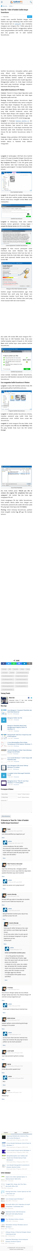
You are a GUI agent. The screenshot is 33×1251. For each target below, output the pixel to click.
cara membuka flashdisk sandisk (8, 676)
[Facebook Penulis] (28, 697)
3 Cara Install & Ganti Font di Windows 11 (19, 1150)
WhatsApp (13, 663)
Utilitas (29, 16)
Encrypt (4, 669)
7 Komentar (16, 738)
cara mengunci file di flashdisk (22, 683)
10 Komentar (16, 713)
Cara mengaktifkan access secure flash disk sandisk (22, 686)
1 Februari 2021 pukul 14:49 (14, 865)
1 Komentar (16, 731)
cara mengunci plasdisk (8, 679)
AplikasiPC (18, 24)
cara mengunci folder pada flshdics (23, 672)
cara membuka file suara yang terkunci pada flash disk (8, 689)
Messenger (19, 663)
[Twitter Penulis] (31, 697)
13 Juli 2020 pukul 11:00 (13, 896)
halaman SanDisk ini (22, 121)
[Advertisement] (16, 53)
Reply (3, 837)
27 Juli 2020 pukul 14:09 (15, 925)
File (10, 669)
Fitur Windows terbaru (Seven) (14, 1219)
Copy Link (29, 663)
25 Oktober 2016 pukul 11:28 (14, 1092)
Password (5, 672)
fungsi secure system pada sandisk (22, 676)
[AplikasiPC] (16, 2)
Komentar (4, 800)
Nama (23, 794)
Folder (22, 669)
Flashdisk (16, 669)
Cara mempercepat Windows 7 (15, 1199)
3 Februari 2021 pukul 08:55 (15, 882)
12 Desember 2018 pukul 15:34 (15, 1066)
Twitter (8, 663)
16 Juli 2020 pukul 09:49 (14, 910)
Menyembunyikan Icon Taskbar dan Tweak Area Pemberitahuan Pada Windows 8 (17, 1158)
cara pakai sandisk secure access (22, 679)
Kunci (28, 669)
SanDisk (12, 672)
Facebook (3, 663)
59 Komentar (16, 769)
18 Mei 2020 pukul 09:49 (14, 1006)
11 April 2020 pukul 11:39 (14, 1034)
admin (10, 841)
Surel (23, 797)
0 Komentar (16, 746)
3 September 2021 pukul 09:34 (14, 831)
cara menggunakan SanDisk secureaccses (8, 683)
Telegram (24, 663)
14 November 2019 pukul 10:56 (15, 1053)
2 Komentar (16, 719)
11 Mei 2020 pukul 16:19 (13, 989)
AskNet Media (20, 1249)
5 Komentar (16, 777)
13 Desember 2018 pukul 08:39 (16, 1078)
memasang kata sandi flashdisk (8, 686)
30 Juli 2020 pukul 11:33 (16, 949)
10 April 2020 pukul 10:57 (13, 1020)
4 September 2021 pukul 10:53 (15, 843)
